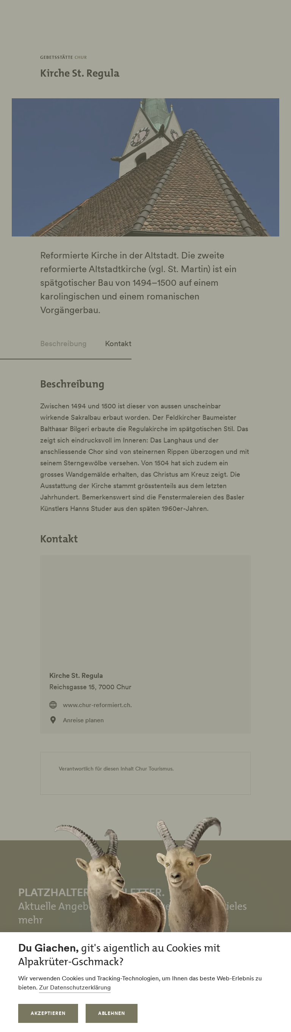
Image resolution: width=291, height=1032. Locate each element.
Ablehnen (111, 1013)
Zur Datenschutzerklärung (75, 987)
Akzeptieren (48, 1013)
